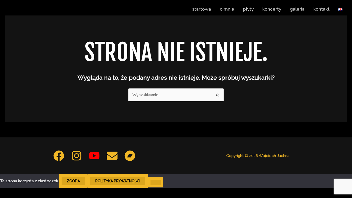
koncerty (271, 9)
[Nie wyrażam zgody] (155, 182)
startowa (201, 9)
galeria (297, 9)
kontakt (321, 9)
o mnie (227, 9)
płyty (248, 9)
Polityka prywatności (117, 181)
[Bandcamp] (129, 155)
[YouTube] (94, 155)
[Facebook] (58, 155)
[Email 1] (112, 155)
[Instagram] (76, 155)
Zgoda (73, 181)
